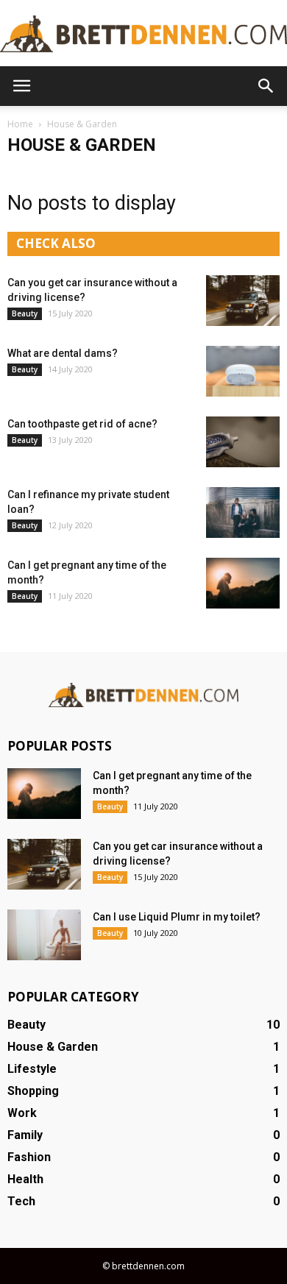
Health (25, 1179)
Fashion (29, 1157)
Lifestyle (32, 1069)
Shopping (33, 1091)
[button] (266, 86)
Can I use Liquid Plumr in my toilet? (177, 917)
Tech (21, 1201)
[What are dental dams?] (243, 371)
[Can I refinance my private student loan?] (243, 512)
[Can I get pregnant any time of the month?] (243, 583)
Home (20, 124)
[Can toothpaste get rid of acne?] (243, 441)
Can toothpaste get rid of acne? (82, 424)
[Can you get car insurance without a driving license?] (243, 300)
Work (22, 1113)
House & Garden (52, 1047)
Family (25, 1135)
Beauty (25, 313)
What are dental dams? (62, 353)
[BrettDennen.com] (143, 33)
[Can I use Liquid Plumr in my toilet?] (44, 934)
